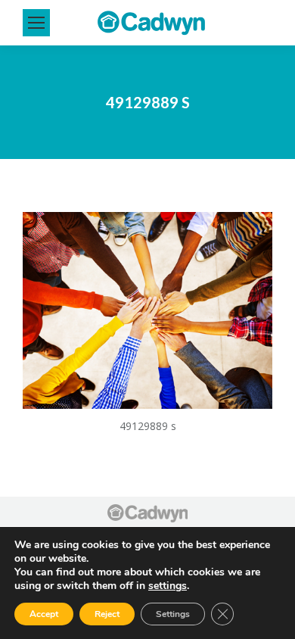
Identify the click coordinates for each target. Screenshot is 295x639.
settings (167, 586)
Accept (44, 614)
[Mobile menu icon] (36, 22)
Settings (173, 614)
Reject (107, 614)
